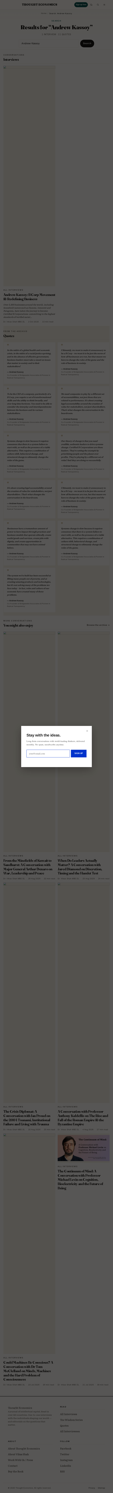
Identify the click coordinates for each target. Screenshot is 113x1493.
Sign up (78, 753)
